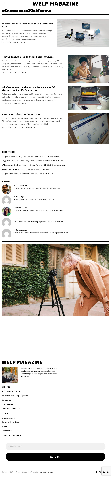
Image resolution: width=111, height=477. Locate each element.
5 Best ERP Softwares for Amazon (21, 114)
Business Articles (19, 72)
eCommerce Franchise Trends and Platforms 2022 (27, 25)
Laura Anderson (20, 208)
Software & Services (10, 422)
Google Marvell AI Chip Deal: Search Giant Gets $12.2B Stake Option (31, 156)
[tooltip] (6, 189)
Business (5, 426)
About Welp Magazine (11, 391)
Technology (7, 430)
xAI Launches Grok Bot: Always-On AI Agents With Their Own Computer (33, 164)
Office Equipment (9, 418)
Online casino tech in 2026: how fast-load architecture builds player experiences (41, 233)
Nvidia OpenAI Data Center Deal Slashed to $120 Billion (26, 169)
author (17, 219)
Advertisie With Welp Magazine (15, 396)
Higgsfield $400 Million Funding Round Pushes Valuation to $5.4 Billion (32, 160)
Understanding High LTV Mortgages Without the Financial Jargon (37, 188)
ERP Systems (30, 127)
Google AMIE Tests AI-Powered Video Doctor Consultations (27, 173)
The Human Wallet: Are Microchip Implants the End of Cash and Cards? (39, 222)
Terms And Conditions (11, 408)
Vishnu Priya (19, 196)
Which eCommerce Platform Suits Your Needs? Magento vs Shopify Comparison (28, 88)
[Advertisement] (55, 339)
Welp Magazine (20, 42)
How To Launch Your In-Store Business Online (28, 56)
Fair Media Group (46, 472)
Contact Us (6, 400)
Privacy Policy (7, 404)
